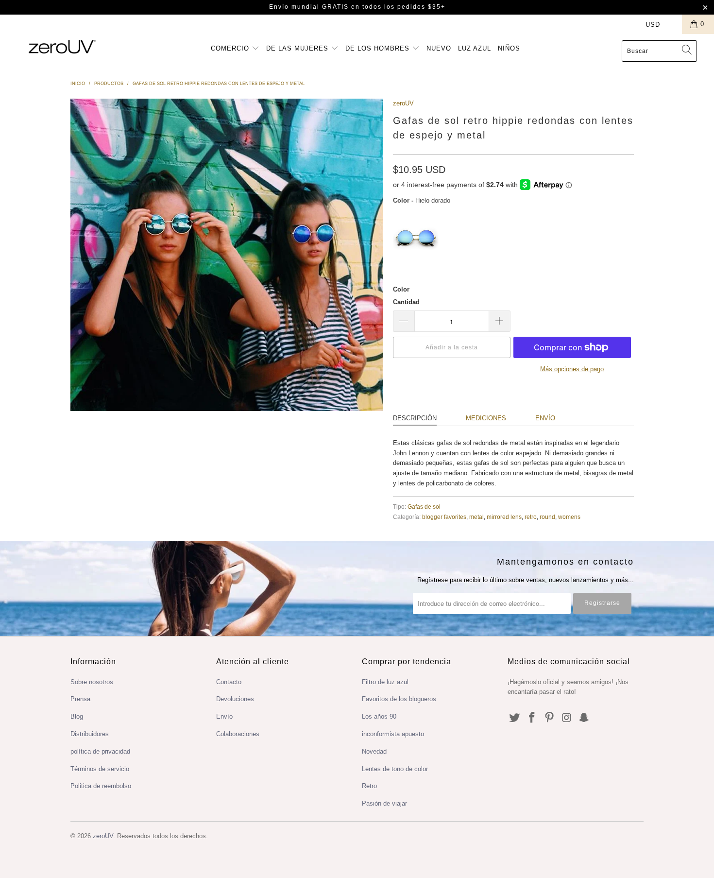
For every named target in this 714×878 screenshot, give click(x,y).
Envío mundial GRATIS (309, 6)
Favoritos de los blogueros (399, 699)
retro (531, 517)
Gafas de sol (424, 506)
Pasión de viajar (384, 803)
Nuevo (438, 48)
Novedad (374, 751)
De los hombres (378, 48)
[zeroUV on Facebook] (532, 718)
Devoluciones (235, 699)
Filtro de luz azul (385, 682)
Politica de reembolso (100, 786)
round (547, 517)
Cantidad (406, 302)
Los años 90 (379, 716)
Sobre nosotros (91, 682)
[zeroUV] (62, 46)
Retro (369, 786)
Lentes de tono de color (395, 769)
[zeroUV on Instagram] (567, 718)
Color (401, 289)
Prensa (80, 699)
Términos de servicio (99, 769)
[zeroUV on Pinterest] (549, 718)
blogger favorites (444, 517)
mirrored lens (504, 517)
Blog (76, 716)
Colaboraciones (237, 734)
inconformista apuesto (393, 734)
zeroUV (403, 103)
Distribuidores (89, 734)
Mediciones (486, 418)
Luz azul (474, 48)
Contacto (228, 682)
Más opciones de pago (572, 369)
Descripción (415, 418)
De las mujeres (298, 48)
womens (569, 517)
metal (476, 517)
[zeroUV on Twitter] (515, 718)
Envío (545, 418)
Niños (509, 48)
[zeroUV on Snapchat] (584, 718)
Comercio (231, 48)
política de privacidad (100, 751)
